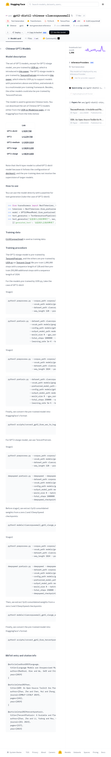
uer (10, 15)
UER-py (34, 67)
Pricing (95, 752)
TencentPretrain (28, 75)
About (43, 752)
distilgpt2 (10, 173)
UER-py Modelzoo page (32, 109)
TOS (27, 752)
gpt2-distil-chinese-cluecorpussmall (41, 15)
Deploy (18, 32)
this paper (24, 71)
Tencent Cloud (23, 262)
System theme (16, 752)
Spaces (87, 752)
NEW (92, 63)
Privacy (35, 752)
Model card (16, 38)
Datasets (77, 752)
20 (84, 15)
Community (52, 38)
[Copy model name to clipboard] (72, 16)
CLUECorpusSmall (14, 239)
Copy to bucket (37, 32)
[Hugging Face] (60, 752)
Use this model (60, 32)
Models (68, 752)
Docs (103, 752)
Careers (52, 752)
